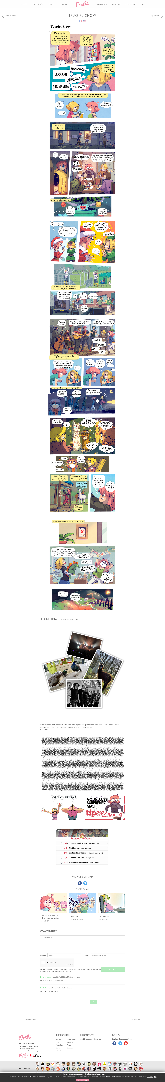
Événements (71, 1039)
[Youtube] (125, 1043)
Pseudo (43, 955)
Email (87, 955)
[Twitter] (119, 1043)
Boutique (70, 1042)
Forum (69, 1045)
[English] (84, 21)
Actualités (59, 1045)
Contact (70, 1048)
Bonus (58, 1048)
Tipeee (58, 1051)
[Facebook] (114, 1043)
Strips (58, 1042)
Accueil (58, 1039)
